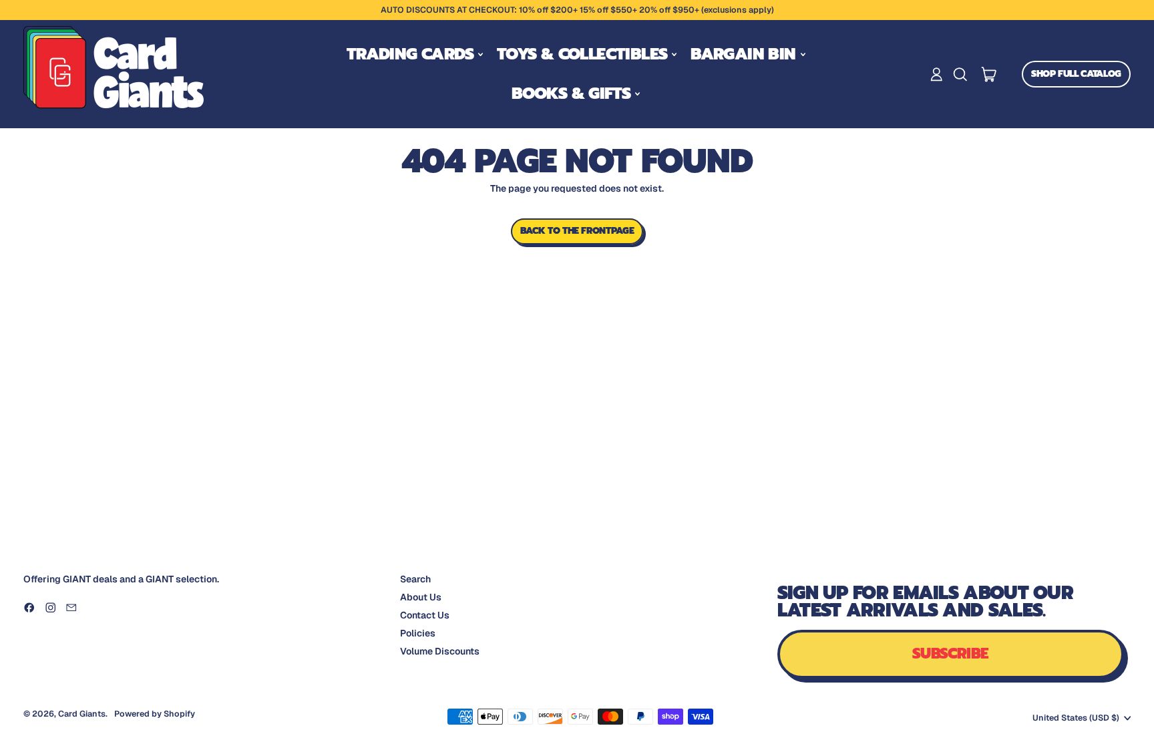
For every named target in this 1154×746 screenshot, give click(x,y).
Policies (417, 633)
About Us (420, 597)
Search (415, 579)
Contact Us (424, 615)
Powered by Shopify (154, 713)
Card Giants (82, 713)
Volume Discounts (439, 651)
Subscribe (950, 653)
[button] (960, 74)
